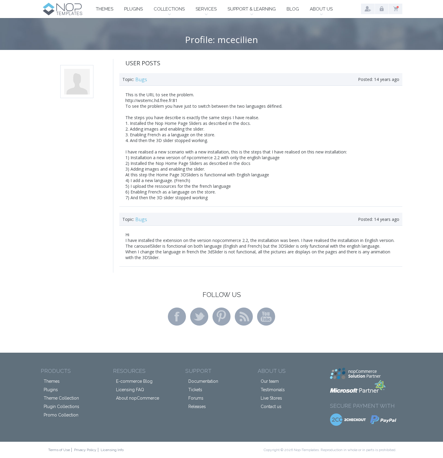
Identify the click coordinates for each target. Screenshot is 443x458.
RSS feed (244, 317)
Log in (381, 9)
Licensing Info (112, 450)
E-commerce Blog (134, 381)
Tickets (195, 389)
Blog (293, 9)
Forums (195, 398)
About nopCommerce (137, 398)
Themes (104, 9)
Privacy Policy (85, 450)
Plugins (133, 9)
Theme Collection (61, 398)
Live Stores (271, 398)
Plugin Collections (61, 406)
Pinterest (221, 317)
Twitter (199, 317)
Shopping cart (395, 9)
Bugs (141, 79)
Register (368, 9)
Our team (270, 381)
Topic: (128, 79)
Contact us (271, 406)
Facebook (177, 317)
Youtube (266, 317)
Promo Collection (61, 415)
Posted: (365, 79)
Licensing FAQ (130, 389)
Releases (197, 406)
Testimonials (273, 389)
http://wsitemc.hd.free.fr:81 (151, 100)
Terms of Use (59, 450)
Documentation (203, 381)
